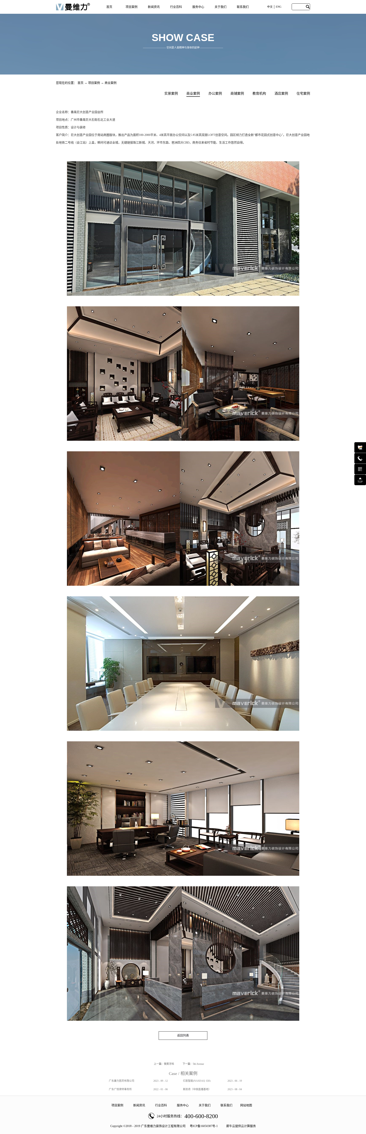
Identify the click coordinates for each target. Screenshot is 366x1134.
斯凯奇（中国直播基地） (197, 1089)
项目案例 (94, 82)
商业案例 (110, 82)
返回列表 (183, 1035)
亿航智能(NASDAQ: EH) (197, 1080)
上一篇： (164, 1063)
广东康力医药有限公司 (121, 1080)
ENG (278, 6)
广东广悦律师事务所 (120, 1089)
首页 (109, 6)
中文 (270, 6)
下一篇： (193, 1063)
